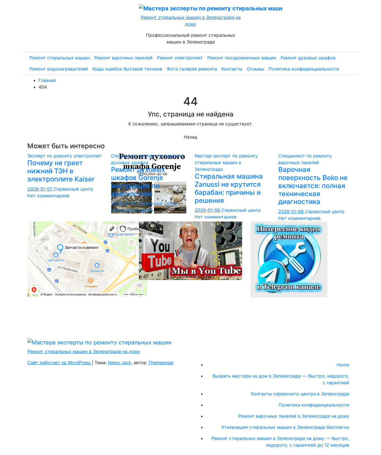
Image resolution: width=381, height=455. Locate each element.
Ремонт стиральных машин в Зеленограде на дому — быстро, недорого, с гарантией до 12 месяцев (280, 441)
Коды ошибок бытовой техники (127, 69)
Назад (190, 137)
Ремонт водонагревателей (59, 69)
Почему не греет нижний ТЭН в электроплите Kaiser (61, 171)
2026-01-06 (208, 210)
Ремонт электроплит (180, 57)
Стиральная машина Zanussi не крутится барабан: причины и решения (229, 188)
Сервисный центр (73, 189)
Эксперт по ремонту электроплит (64, 156)
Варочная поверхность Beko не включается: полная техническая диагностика (313, 186)
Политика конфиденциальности (304, 69)
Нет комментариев (48, 195)
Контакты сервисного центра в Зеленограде (300, 393)
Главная (47, 80)
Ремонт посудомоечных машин (241, 57)
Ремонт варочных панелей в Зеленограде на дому (293, 416)
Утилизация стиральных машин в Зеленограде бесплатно (285, 427)
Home (343, 365)
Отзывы (255, 69)
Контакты (231, 69)
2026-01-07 (40, 189)
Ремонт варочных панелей (123, 57)
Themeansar (161, 362)
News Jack (119, 362)
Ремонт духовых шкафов (308, 57)
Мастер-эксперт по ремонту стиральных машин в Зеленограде (226, 162)
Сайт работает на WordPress (59, 362)
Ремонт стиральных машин (60, 57)
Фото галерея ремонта (192, 69)
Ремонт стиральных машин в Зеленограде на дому (83, 351)
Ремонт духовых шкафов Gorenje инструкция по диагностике (138, 182)
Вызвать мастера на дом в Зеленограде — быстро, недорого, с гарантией (281, 379)
